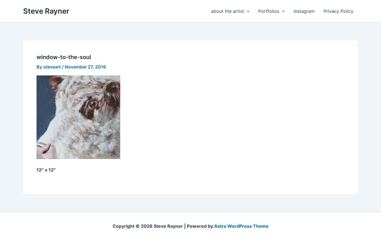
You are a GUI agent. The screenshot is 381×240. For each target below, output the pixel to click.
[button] (247, 11)
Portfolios (268, 11)
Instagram (304, 11)
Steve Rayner (46, 11)
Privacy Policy (338, 11)
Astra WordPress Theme (241, 226)
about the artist (227, 11)
